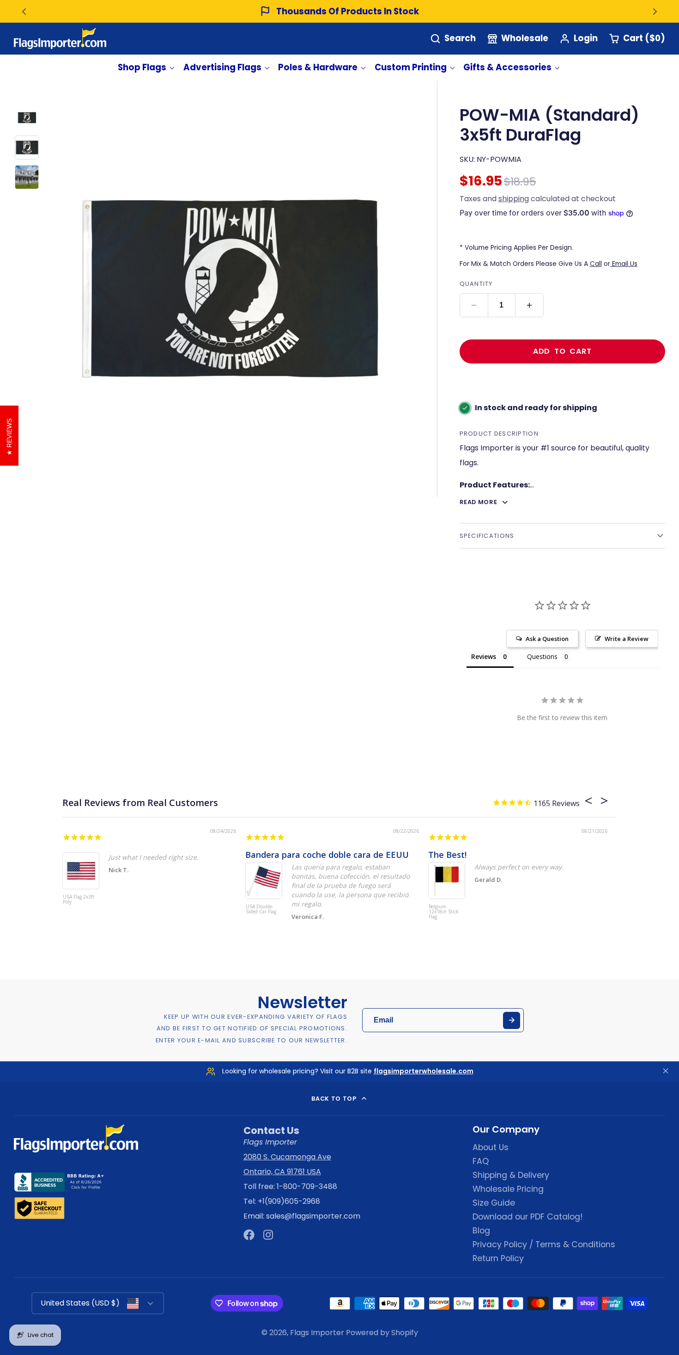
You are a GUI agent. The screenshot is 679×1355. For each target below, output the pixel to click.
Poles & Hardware (318, 67)
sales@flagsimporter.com (313, 1216)
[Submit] (511, 1020)
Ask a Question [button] (547, 638)
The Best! (447, 854)
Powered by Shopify (382, 1332)
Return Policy (498, 1258)
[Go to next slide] (655, 11)
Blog (481, 1230)
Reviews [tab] (483, 656)
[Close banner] (665, 1071)
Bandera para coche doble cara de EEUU (327, 854)
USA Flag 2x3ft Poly (78, 899)
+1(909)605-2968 (289, 1201)
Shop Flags (142, 67)
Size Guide (494, 1203)
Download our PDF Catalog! (528, 1217)
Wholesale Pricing (508, 1189)
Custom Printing (411, 67)
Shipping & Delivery (511, 1175)
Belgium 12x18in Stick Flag (444, 912)
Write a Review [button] (627, 638)
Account (578, 38)
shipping (513, 198)
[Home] (60, 38)
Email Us (623, 263)
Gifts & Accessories (507, 67)
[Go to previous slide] (24, 11)
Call (596, 263)
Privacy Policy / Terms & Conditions (544, 1244)
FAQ (481, 1161)
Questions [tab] (542, 656)
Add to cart (562, 351)
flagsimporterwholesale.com (423, 1071)
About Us (491, 1147)
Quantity (476, 284)
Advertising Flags (222, 67)
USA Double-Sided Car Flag (261, 909)
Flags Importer (317, 1332)
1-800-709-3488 (307, 1186)
